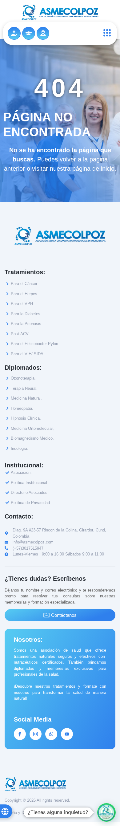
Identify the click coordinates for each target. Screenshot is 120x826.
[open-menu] (105, 33)
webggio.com (53, 812)
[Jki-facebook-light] (20, 734)
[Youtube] (67, 734)
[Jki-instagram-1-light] (36, 734)
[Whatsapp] (51, 734)
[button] (106, 812)
